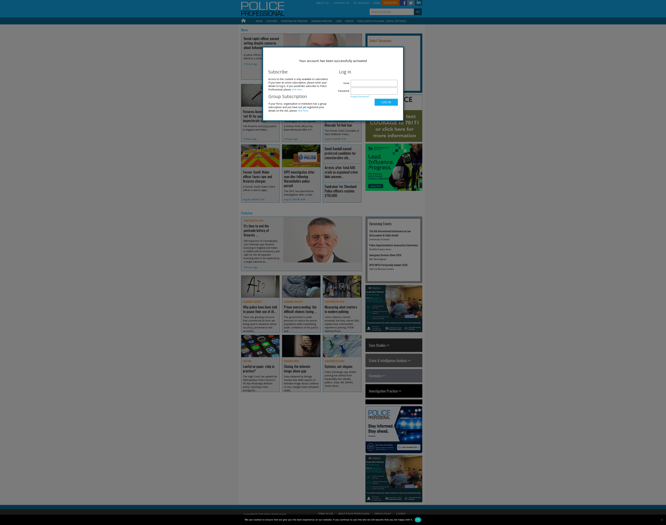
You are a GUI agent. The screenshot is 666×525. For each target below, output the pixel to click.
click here (297, 89)
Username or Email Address (343, 81)
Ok (418, 519)
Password (343, 90)
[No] (661, 520)
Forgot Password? (360, 96)
